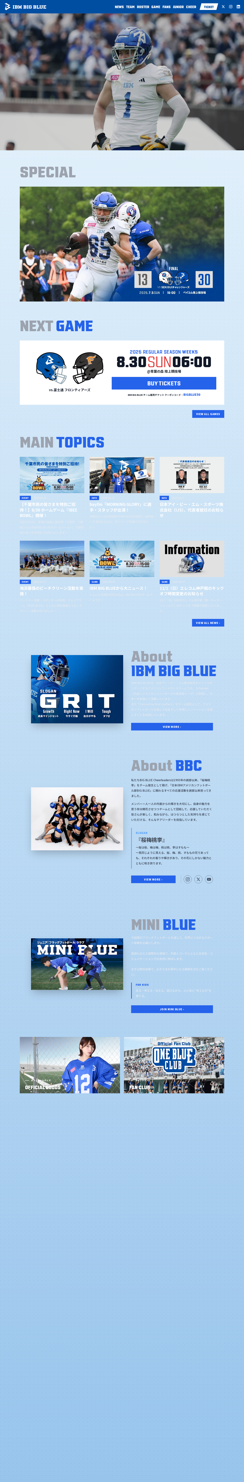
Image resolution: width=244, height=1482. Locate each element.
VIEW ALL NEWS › (208, 623)
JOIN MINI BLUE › (172, 1009)
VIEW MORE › (172, 726)
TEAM (130, 6)
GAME (155, 6)
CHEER (191, 6)
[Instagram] (230, 6)
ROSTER (143, 6)
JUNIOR (178, 6)
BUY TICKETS (164, 382)
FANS (167, 6)
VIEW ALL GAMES (208, 414)
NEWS (119, 6)
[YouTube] (209, 879)
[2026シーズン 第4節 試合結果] (122, 244)
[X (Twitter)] (223, 6)
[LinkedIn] (238, 6)
